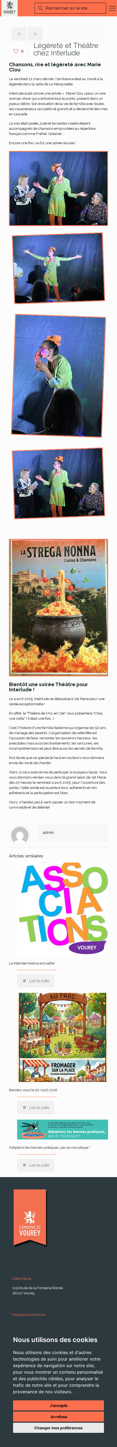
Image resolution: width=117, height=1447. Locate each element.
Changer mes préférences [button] (58, 1427)
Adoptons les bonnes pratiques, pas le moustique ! (49, 1147)
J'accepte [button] (58, 1405)
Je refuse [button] (58, 1416)
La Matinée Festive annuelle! (32, 963)
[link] (58, 188)
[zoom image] (58, 188)
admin (48, 832)
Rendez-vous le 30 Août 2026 (33, 1090)
